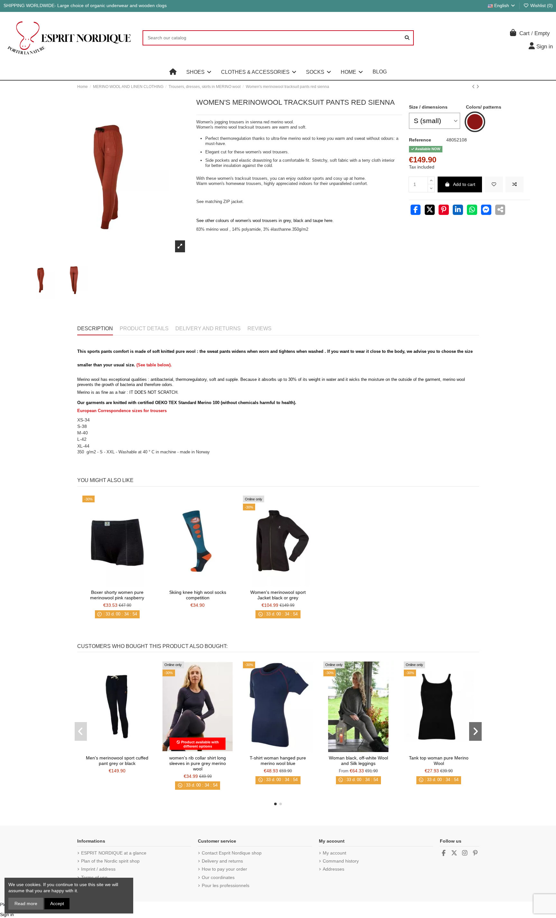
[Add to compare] (514, 184)
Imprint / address (98, 869)
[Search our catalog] (407, 37)
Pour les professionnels (225, 885)
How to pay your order (224, 869)
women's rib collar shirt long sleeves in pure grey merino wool (197, 763)
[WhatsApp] (472, 210)
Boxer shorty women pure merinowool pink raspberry (117, 595)
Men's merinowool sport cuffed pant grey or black (117, 760)
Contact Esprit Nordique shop (232, 852)
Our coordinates (218, 877)
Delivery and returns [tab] (208, 328)
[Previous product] (474, 86)
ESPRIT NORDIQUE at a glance (113, 852)
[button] (198, 72)
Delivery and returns (222, 861)
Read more (25, 903)
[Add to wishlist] (494, 184)
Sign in (7, 914)
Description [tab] (95, 328)
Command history (341, 861)
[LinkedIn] (458, 210)
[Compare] (116, 584)
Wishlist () (541, 5)
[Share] (416, 210)
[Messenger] (486, 210)
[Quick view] (126, 584)
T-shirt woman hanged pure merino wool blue (278, 760)
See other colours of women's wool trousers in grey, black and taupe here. (265, 220)
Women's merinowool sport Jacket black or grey (278, 595)
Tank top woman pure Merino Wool (438, 760)
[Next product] (477, 86)
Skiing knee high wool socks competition (197, 595)
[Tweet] (430, 210)
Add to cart (464, 184)
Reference (420, 139)
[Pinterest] (444, 210)
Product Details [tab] (144, 328)
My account (334, 852)
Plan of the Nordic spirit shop (110, 861)
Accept (57, 903)
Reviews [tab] (259, 328)
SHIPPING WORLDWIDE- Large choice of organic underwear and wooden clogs (85, 5)
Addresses (333, 869)
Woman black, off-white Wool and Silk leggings (358, 760)
